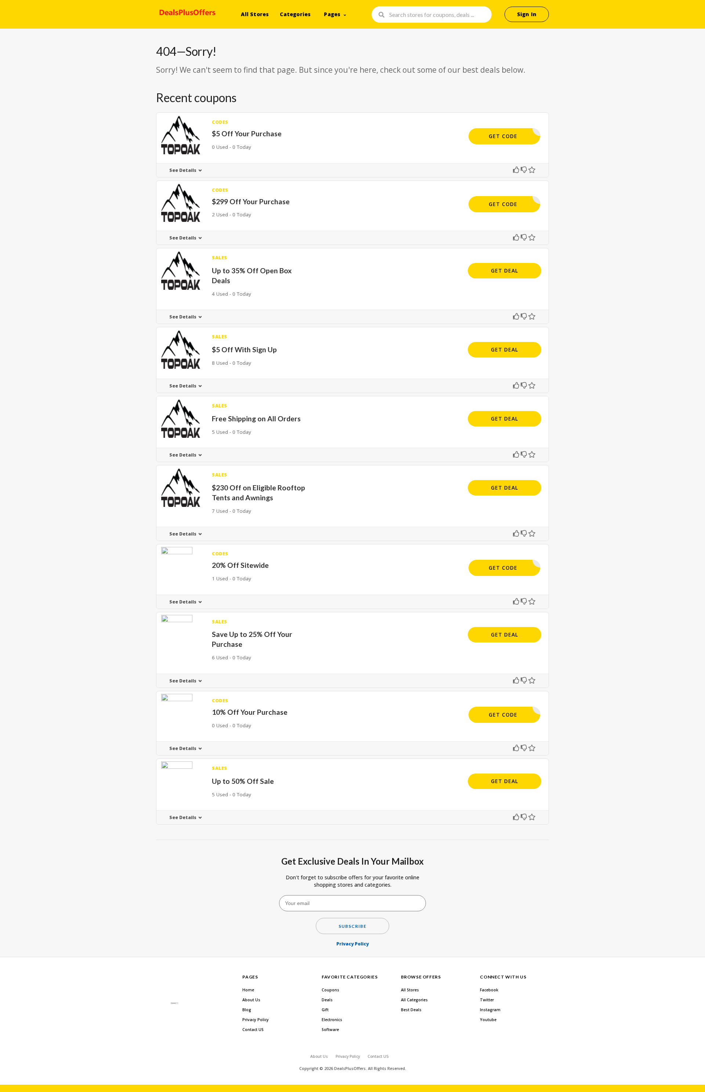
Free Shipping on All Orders (256, 418)
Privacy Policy (352, 944)
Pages (332, 14)
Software (330, 1029)
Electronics (332, 1019)
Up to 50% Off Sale (243, 781)
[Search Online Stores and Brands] (186, 13)
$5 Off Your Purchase (247, 133)
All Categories (414, 999)
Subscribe (352, 926)
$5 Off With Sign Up (244, 349)
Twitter (487, 999)
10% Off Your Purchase (250, 712)
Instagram (490, 1009)
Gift (325, 1009)
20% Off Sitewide (240, 565)
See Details (182, 170)
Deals (327, 999)
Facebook (489, 989)
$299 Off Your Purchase (251, 201)
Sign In (526, 14)
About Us (251, 999)
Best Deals (411, 1009)
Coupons (330, 989)
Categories (295, 14)
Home (248, 989)
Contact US (253, 1029)
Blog (246, 1009)
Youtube (488, 1019)
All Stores (255, 14)
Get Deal (504, 270)
